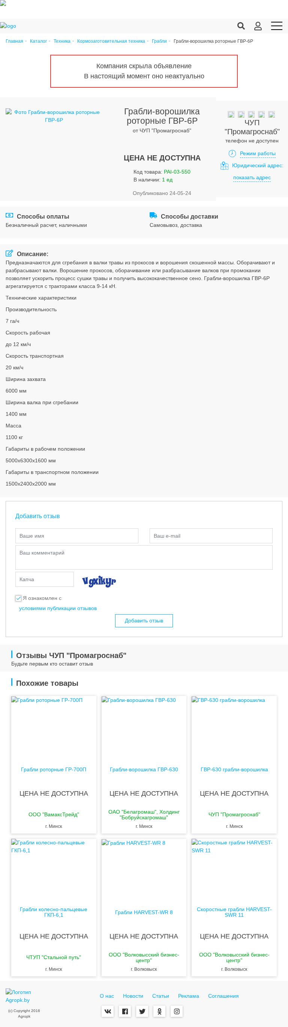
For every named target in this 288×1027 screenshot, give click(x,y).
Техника (62, 41)
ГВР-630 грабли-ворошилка (234, 769)
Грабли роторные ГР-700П (53, 769)
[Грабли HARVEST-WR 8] (144, 869)
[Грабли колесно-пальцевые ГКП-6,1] (53, 869)
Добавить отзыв (144, 621)
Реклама (188, 996)
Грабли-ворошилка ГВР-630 (144, 769)
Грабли (159, 41)
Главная (14, 41)
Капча (27, 579)
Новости (133, 996)
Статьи (160, 996)
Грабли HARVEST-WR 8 (144, 912)
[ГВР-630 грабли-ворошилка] (234, 726)
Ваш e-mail (167, 536)
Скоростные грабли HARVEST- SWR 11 (234, 912)
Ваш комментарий (42, 553)
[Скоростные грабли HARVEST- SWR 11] (234, 869)
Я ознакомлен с (42, 598)
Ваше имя (32, 536)
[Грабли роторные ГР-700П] (53, 726)
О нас (107, 996)
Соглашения (223, 996)
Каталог (38, 41)
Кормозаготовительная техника (111, 41)
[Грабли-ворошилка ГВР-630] (144, 726)
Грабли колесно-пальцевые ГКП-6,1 (53, 912)
